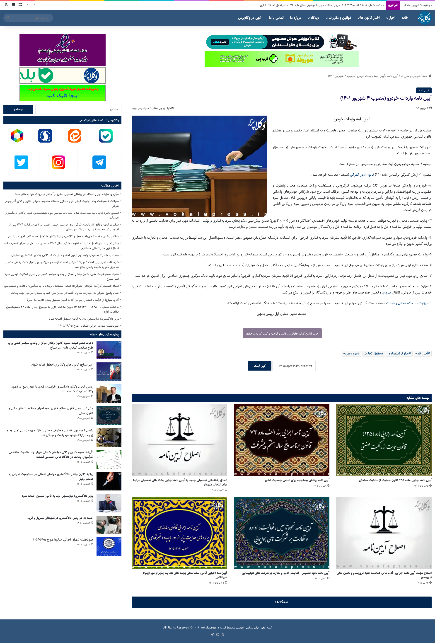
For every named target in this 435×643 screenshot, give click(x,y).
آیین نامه (392, 75)
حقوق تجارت (372, 353)
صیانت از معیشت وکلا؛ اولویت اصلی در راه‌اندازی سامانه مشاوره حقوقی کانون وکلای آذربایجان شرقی (62, 203)
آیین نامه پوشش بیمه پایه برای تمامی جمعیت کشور (297, 480)
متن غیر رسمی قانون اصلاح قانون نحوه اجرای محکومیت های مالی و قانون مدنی (51, 411)
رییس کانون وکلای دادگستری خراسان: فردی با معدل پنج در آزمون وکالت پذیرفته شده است (52, 389)
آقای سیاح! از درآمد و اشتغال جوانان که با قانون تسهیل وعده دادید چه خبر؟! (72, 299)
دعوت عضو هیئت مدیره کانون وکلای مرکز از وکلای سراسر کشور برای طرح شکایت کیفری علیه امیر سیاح (62, 276)
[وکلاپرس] (425, 18)
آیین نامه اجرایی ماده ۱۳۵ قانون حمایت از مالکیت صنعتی (395, 480)
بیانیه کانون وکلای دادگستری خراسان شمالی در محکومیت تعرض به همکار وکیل (51, 476)
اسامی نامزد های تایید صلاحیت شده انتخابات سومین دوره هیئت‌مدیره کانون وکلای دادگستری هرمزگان (62, 215)
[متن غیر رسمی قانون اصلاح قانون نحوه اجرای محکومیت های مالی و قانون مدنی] (109, 415)
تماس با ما (276, 18)
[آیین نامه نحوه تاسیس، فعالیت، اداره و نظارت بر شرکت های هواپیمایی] (281, 533)
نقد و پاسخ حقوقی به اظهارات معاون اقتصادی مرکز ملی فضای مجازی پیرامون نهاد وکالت (65, 292)
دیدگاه (314, 18)
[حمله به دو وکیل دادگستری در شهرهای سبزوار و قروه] (109, 525)
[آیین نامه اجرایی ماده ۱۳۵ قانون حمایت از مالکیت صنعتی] (384, 440)
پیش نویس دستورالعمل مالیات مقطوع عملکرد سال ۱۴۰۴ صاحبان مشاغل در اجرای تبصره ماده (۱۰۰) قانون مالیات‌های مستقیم (61, 246)
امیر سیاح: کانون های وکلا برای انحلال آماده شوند (62, 364)
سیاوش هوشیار (244, 627)
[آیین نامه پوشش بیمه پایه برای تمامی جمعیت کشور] (281, 440)
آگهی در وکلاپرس (250, 18)
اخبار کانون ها (370, 18)
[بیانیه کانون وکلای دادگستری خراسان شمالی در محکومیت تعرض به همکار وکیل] (109, 481)
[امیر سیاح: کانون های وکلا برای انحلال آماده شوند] (109, 371)
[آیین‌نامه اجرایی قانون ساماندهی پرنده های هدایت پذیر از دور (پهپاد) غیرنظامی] (179, 533)
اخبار (392, 18)
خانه (405, 18)
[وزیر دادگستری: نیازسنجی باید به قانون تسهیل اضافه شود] (109, 503)
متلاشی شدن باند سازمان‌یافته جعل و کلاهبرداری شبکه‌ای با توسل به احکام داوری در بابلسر (63, 236)
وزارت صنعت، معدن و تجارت (406, 303)
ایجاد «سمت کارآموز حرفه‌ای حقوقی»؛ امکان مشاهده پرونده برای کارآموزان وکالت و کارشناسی (61, 285)
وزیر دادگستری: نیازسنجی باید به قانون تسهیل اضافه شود (84, 318)
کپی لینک (260, 365)
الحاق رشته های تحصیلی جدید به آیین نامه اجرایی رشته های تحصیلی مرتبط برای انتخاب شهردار (180, 482)
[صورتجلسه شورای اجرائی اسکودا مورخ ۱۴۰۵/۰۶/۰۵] (109, 546)
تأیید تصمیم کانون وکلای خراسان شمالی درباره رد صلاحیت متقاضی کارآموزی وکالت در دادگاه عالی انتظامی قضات (51, 454)
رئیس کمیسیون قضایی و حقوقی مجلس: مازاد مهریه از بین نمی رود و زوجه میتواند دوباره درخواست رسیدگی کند (50, 433)
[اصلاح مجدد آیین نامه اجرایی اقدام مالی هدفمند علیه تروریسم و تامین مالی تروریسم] (384, 533)
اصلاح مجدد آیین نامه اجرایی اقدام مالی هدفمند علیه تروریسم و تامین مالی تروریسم (384, 575)
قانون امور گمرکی (362, 174)
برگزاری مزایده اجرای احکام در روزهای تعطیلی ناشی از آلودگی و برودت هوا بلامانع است (66, 194)
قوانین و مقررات (340, 18)
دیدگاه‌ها (281, 602)
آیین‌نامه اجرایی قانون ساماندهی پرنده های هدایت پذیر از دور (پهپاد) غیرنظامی (184, 575)
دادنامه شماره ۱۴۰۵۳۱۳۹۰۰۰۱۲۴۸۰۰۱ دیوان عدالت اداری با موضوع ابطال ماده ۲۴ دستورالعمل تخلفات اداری (322, 5)
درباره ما (296, 18)
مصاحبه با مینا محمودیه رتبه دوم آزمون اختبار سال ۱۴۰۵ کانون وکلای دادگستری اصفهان (65, 255)
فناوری (387, 292)
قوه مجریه (350, 353)
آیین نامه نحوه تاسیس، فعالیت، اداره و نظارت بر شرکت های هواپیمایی (285, 572)
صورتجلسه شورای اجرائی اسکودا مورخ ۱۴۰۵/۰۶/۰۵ (88, 325)
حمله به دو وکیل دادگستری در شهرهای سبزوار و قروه (60, 517)
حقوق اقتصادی (398, 353)
